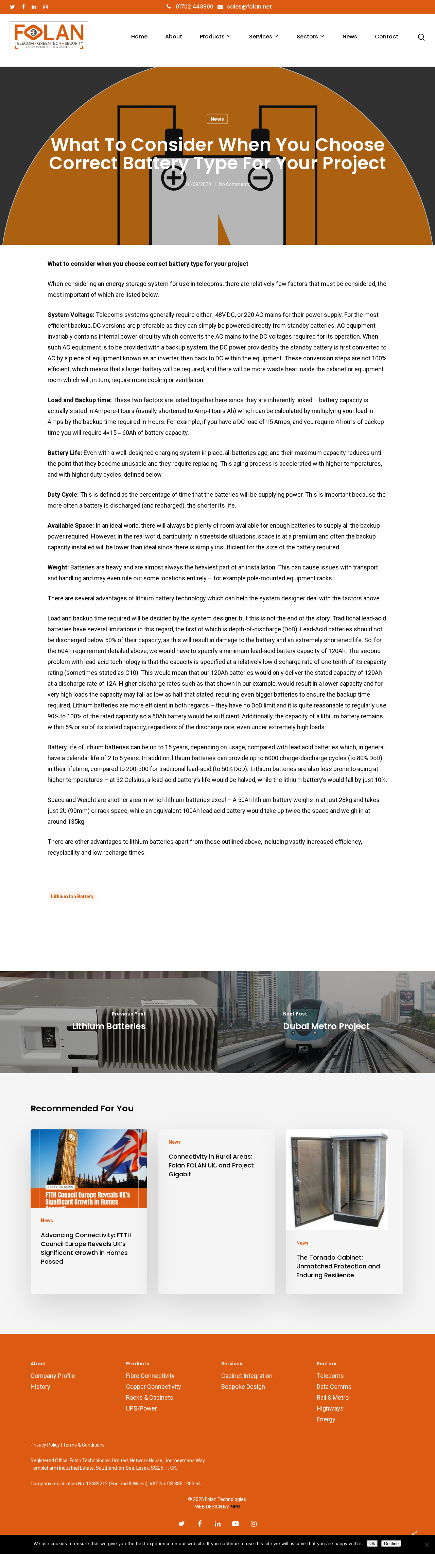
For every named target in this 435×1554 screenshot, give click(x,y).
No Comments (234, 184)
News (350, 36)
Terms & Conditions (84, 1445)
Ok (372, 1543)
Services (260, 36)
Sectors (307, 36)
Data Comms (334, 1386)
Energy (326, 1419)
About (173, 36)
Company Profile (53, 1375)
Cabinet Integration (247, 1375)
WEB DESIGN (208, 1506)
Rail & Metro (333, 1397)
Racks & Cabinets (149, 1397)
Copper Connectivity (153, 1386)
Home (139, 36)
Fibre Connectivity (150, 1375)
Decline (391, 1543)
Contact (386, 36)
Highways (330, 1408)
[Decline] (426, 1544)
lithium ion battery (72, 896)
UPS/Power (141, 1408)
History (40, 1386)
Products (212, 36)
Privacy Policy (45, 1445)
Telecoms (330, 1375)
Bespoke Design (243, 1386)
